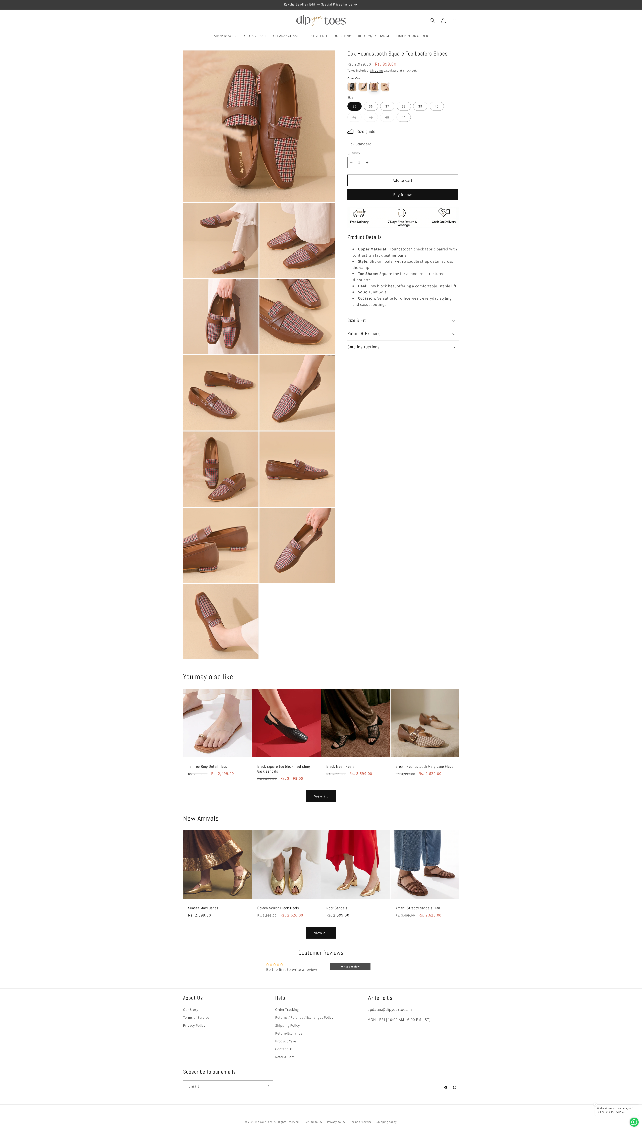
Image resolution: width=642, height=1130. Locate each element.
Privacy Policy (194, 1025)
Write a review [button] (350, 966)
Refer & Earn (285, 1057)
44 (404, 117)
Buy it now (402, 194)
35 (354, 106)
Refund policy (314, 1122)
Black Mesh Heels (340, 766)
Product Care (285, 1041)
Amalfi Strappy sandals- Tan (418, 908)
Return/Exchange (288, 1033)
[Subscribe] (267, 1086)
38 (404, 106)
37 (387, 106)
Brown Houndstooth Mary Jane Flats (424, 766)
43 (389, 118)
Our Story (190, 1009)
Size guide (366, 131)
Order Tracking (287, 1009)
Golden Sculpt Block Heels (278, 908)
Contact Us (284, 1049)
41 (357, 118)
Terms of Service (196, 1017)
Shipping (376, 71)
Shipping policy (387, 1122)
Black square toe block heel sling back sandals (283, 769)
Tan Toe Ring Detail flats (207, 766)
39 (420, 106)
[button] (224, 36)
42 (373, 118)
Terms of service (361, 1122)
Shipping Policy (287, 1025)
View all (321, 796)
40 (437, 106)
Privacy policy (336, 1122)
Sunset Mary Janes (203, 908)
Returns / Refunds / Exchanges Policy (304, 1017)
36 (371, 106)
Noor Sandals (336, 908)
